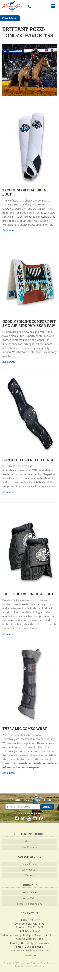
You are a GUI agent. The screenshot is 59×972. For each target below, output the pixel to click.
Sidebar (13, 18)
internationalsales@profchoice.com (30, 950)
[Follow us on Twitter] (23, 818)
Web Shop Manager (34, 966)
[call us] (29, 6)
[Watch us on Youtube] (29, 818)
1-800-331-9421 (34, 927)
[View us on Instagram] (35, 818)
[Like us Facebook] (17, 818)
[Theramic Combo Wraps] (29, 683)
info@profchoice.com (37, 943)
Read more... (9, 361)
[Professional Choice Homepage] (12, 6)
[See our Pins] (41, 818)
